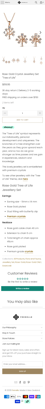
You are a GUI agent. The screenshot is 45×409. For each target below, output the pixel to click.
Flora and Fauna (33, 258)
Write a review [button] (22, 288)
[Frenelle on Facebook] (20, 382)
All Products (19, 258)
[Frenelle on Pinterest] (29, 382)
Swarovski (6, 265)
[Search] (36, 2)
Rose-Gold (20, 262)
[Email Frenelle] (16, 382)
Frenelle (15, 390)
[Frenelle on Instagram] (24, 382)
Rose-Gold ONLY (33, 262)
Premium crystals (16, 216)
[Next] (40, 32)
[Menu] (1, 2)
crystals (29, 251)
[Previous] (5, 32)
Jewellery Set (8, 262)
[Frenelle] (22, 2)
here (25, 178)
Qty (3, 108)
